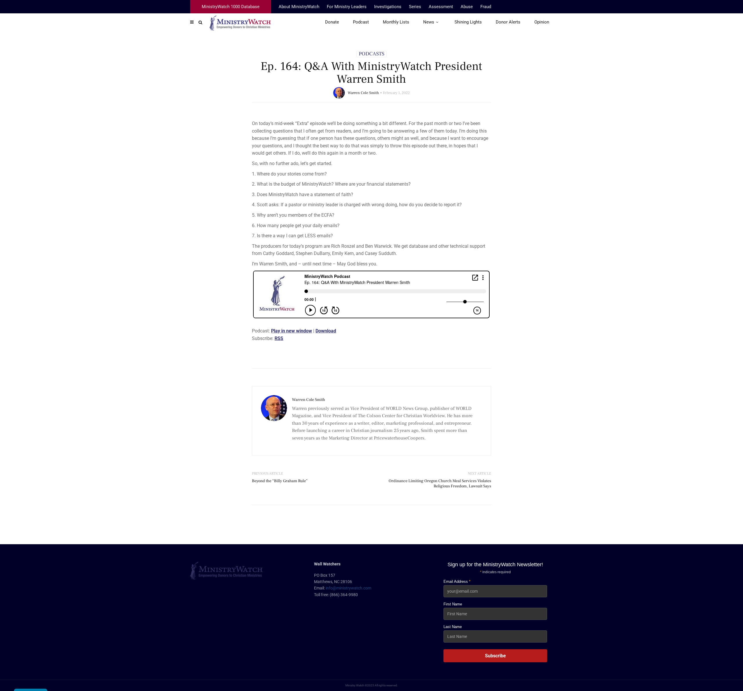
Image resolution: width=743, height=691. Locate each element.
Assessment (441, 6)
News (428, 22)
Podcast (361, 22)
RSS (279, 338)
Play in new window (291, 331)
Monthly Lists (396, 22)
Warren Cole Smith (363, 93)
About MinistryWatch (299, 6)
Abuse (467, 6)
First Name (452, 604)
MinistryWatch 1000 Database (230, 6)
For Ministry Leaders (347, 6)
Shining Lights (468, 22)
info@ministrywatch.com (348, 588)
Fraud (485, 6)
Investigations (387, 6)
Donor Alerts (508, 22)
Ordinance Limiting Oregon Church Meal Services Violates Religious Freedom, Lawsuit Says (440, 483)
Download (325, 331)
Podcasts (371, 54)
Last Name (452, 627)
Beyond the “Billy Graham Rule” (280, 481)
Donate (332, 22)
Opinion (541, 22)
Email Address (456, 581)
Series (415, 6)
